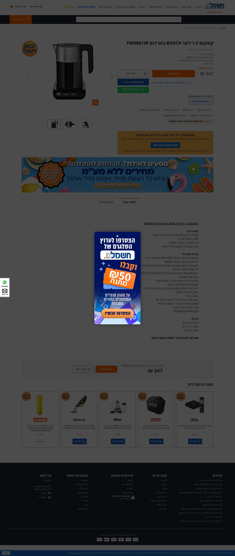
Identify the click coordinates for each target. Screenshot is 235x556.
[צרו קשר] (4, 290)
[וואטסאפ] (4, 282)
